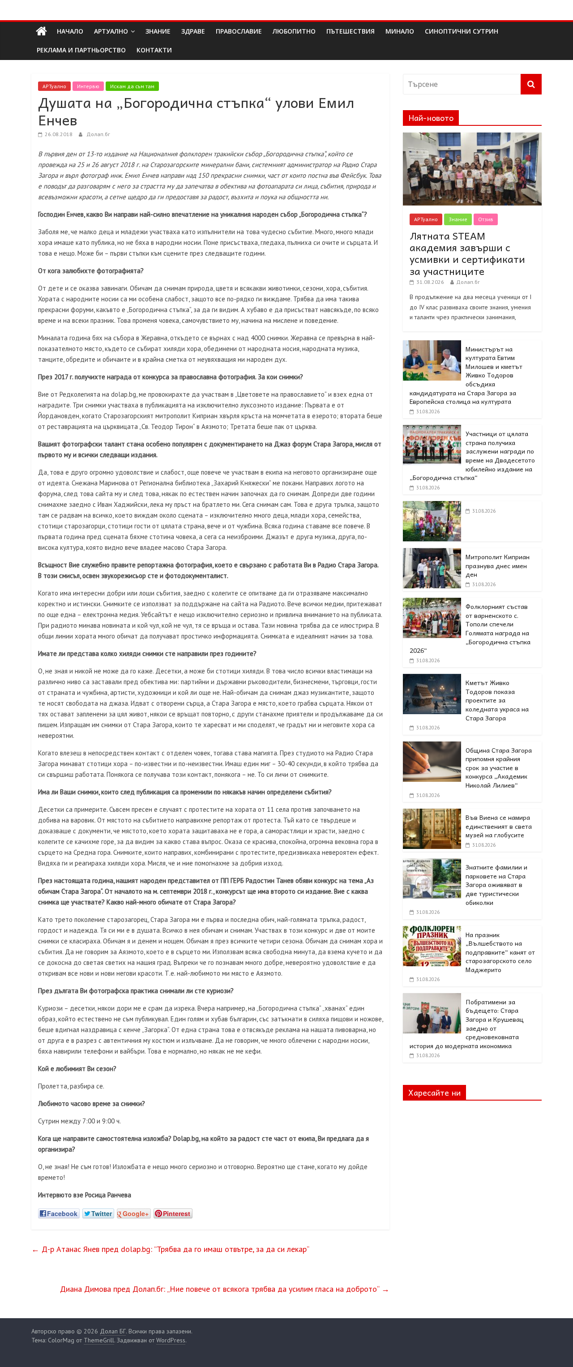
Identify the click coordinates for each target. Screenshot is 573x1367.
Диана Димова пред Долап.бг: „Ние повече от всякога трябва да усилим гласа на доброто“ (224, 1289)
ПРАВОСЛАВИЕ (239, 31)
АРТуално (111, 31)
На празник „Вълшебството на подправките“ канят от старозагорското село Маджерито (500, 952)
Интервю (88, 86)
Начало (70, 31)
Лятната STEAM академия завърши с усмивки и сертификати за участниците (467, 253)
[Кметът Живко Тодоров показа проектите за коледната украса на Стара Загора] (432, 679)
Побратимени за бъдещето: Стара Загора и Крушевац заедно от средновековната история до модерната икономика (467, 1023)
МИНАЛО (399, 31)
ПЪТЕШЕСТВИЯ (350, 31)
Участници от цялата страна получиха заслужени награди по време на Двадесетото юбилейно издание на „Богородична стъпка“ (472, 455)
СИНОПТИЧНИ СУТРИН (461, 31)
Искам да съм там (132, 86)
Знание (458, 219)
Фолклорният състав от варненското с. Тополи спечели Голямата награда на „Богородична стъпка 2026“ (470, 628)
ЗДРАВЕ (193, 31)
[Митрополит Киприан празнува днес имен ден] (432, 553)
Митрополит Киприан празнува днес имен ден (498, 565)
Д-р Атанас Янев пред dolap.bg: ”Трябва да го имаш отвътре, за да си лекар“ (170, 1249)
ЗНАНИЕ (158, 31)
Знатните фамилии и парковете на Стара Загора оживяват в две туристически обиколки (496, 884)
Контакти (154, 50)
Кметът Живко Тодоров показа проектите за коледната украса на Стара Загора (497, 699)
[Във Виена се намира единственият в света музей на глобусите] (432, 814)
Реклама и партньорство (81, 50)
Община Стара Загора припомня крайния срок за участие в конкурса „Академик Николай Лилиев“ (499, 767)
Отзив (485, 219)
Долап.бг (98, 134)
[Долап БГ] (41, 31)
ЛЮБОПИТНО (294, 31)
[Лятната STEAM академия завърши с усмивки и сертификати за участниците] (472, 137)
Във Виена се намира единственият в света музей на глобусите (499, 826)
